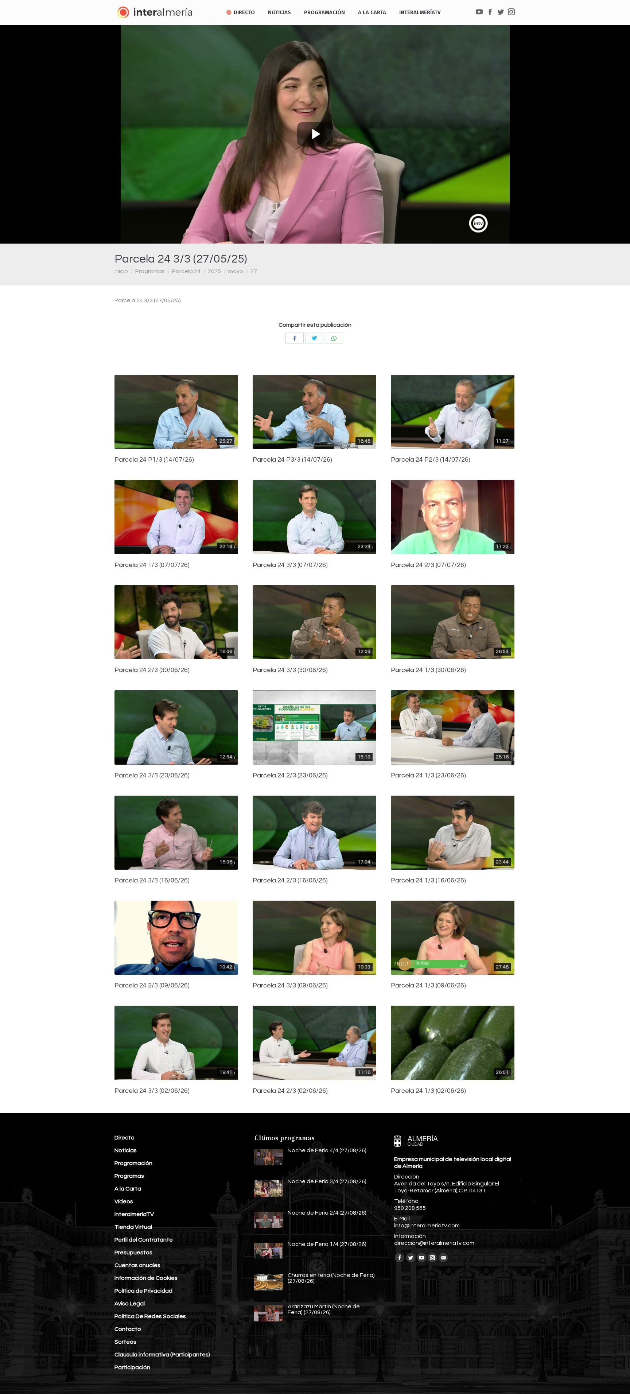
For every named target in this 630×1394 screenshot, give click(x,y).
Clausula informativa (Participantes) (162, 1355)
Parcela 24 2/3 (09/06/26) (152, 985)
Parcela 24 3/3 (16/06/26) (152, 880)
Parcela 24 (186, 271)
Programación (133, 1163)
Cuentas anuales (137, 1265)
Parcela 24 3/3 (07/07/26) (290, 565)
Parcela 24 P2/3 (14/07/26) (430, 460)
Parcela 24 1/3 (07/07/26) (152, 565)
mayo (235, 271)
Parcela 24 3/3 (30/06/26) (290, 670)
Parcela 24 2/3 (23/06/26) (290, 775)
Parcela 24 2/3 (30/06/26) (152, 670)
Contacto (127, 1329)
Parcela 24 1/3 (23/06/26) (428, 775)
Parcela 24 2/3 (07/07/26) (428, 565)
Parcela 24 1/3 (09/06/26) (428, 985)
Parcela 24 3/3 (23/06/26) (152, 775)
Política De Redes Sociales (150, 1316)
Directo (124, 1138)
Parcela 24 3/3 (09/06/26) (290, 985)
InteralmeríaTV (134, 1214)
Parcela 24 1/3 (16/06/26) (428, 880)
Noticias (125, 1150)
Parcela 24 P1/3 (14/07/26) (154, 460)
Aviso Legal (129, 1303)
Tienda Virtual (133, 1227)
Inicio (121, 271)
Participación (132, 1367)
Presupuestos (133, 1252)
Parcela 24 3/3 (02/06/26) (152, 1091)
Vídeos (123, 1201)
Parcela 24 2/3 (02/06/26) (290, 1091)
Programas (150, 271)
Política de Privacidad (143, 1291)
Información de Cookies (146, 1278)
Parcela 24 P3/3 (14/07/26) (292, 460)
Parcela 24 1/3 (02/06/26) (428, 1091)
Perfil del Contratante (143, 1240)
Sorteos (125, 1342)
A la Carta (127, 1189)
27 (253, 271)
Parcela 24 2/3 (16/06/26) (290, 880)
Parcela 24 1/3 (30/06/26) (428, 670)
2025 (214, 271)
